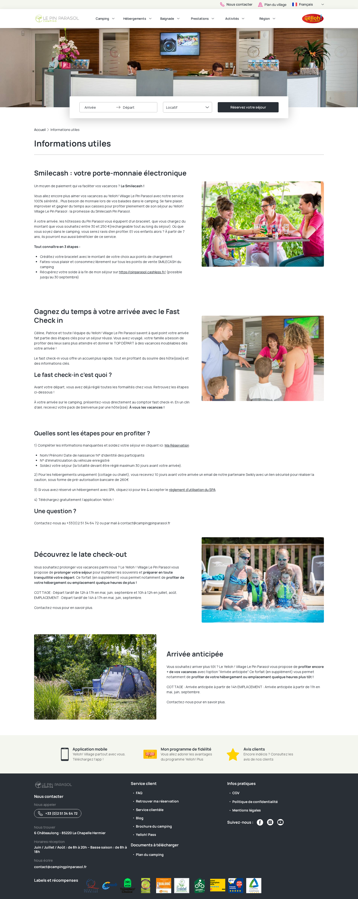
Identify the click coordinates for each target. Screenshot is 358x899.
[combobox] (187, 107)
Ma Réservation (177, 445)
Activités (232, 18)
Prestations (200, 18)
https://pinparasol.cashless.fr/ (142, 272)
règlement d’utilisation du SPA (192, 489)
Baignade (167, 18)
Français (306, 4)
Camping (102, 18)
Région (264, 18)
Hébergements (134, 18)
